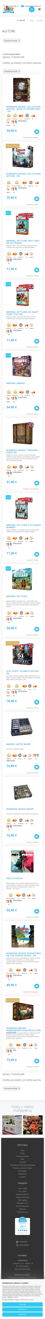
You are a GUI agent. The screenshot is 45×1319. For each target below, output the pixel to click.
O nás (22, 1153)
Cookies (22, 1177)
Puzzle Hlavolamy (22, 1206)
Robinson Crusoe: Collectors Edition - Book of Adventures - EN (23, 108)
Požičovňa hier (22, 1212)
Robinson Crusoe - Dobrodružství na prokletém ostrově (23, 1029)
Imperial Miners (15, 383)
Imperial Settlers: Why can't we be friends (23, 242)
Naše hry (22, 1209)
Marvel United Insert (18, 744)
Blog (22, 1159)
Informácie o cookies (27, 1299)
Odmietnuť (22, 1314)
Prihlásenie (22, 1174)
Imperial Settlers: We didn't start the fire (22, 313)
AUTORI (40, 20)
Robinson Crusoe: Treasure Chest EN (22, 451)
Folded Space (10, 760)
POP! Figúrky (22, 1200)
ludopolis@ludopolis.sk (33, 6)
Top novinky (22, 1188)
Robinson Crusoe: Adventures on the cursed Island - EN (23, 954)
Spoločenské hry (22, 1194)
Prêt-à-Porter (14, 878)
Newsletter (22, 1171)
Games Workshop (22, 1197)
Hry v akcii (22, 1191)
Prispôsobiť (22, 1309)
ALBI (14, 1050)
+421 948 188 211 (13, 6)
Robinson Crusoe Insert (20, 809)
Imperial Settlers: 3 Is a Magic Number (23, 526)
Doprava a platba (22, 1156)
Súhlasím (22, 1304)
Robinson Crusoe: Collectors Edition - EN (23, 175)
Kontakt (23, 1162)
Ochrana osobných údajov (22, 1168)
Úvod (32, 20)
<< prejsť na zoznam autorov (11, 54)
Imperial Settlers (16, 596)
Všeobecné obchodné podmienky (22, 1165)
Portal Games (22, 121)
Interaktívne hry (22, 1203)
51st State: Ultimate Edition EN (22, 672)
